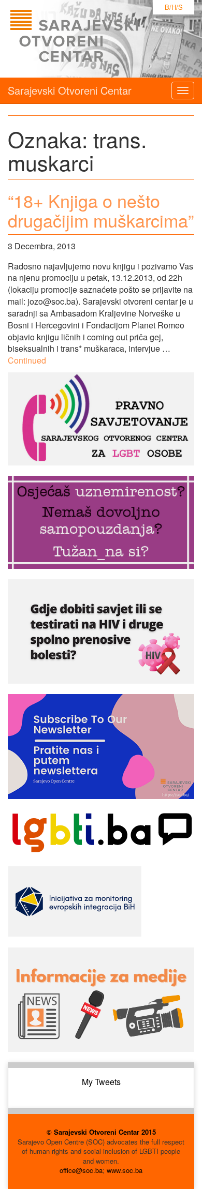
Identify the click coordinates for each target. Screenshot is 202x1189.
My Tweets (101, 1082)
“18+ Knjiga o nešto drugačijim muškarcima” (101, 210)
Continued (27, 360)
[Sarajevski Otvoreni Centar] (95, 39)
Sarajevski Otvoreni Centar (70, 90)
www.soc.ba (124, 1170)
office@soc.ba (81, 1170)
